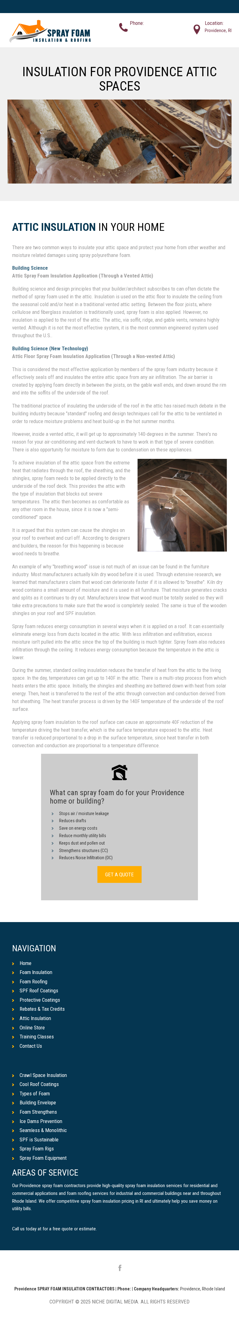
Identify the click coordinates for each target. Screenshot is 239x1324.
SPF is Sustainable (39, 1139)
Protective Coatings (40, 1000)
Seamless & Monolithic (43, 1130)
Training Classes (37, 1036)
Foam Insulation (36, 972)
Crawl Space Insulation (43, 1075)
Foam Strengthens (38, 1112)
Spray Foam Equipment (43, 1158)
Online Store (32, 1027)
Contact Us (31, 1046)
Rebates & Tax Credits (42, 1009)
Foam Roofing (33, 981)
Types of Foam (35, 1093)
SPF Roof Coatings (39, 990)
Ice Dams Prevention (41, 1121)
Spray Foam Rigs (37, 1148)
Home (25, 963)
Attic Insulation (54, 227)
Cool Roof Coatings (39, 1084)
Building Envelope (38, 1102)
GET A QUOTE (119, 874)
